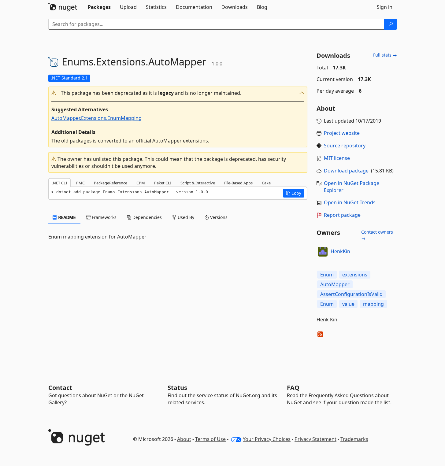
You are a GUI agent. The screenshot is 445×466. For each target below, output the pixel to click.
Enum (327, 274)
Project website (342, 133)
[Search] (390, 24)
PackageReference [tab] (110, 183)
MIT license (337, 158)
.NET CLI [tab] (59, 183)
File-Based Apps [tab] (238, 183)
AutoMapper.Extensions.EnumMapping (96, 118)
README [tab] (66, 217)
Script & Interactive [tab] (197, 183)
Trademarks (354, 439)
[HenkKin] (322, 251)
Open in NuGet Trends (350, 202)
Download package (346, 170)
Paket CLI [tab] (162, 183)
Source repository (344, 145)
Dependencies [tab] (146, 217)
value (348, 304)
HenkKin (340, 251)
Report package (342, 215)
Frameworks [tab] (104, 217)
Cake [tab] (266, 183)
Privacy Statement (315, 439)
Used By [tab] (185, 217)
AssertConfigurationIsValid (351, 294)
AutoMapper (335, 284)
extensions (354, 274)
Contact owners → (377, 235)
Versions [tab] (218, 217)
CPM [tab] (140, 183)
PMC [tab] (80, 183)
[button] (178, 93)
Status (177, 387)
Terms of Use (210, 439)
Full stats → (385, 55)
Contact (60, 387)
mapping (373, 304)
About (184, 439)
